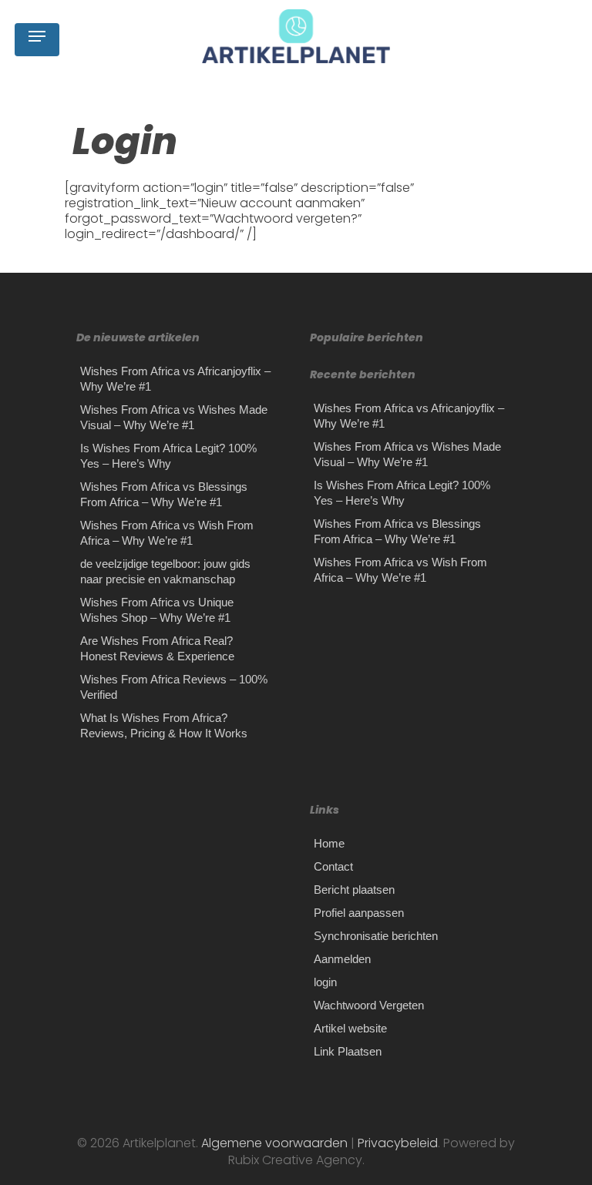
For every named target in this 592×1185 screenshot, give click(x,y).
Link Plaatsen (348, 1051)
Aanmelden (342, 958)
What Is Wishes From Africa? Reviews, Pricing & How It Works (163, 725)
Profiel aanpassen (359, 912)
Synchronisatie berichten (376, 935)
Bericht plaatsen (354, 889)
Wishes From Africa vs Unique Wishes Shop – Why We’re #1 (157, 610)
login (325, 982)
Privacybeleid (396, 1143)
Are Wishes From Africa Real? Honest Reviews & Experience (157, 648)
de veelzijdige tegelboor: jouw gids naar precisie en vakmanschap (165, 571)
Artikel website (350, 1028)
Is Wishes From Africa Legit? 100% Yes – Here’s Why (168, 455)
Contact (333, 866)
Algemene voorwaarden (276, 1143)
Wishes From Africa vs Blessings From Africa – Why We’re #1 (163, 494)
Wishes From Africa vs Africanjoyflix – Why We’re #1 (175, 378)
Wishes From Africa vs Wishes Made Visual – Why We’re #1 (173, 417)
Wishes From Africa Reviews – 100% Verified (173, 687)
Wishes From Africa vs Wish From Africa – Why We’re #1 (167, 533)
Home (329, 843)
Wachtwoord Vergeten (369, 1005)
